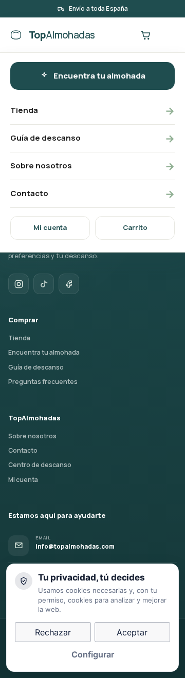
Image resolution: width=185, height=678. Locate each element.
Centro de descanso (39, 464)
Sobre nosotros (92, 166)
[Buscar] (124, 35)
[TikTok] (43, 284)
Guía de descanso (92, 138)
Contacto (92, 194)
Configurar (92, 654)
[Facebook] (69, 284)
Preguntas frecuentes (43, 381)
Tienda (92, 111)
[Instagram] (18, 284)
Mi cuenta (50, 227)
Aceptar (132, 632)
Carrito (135, 227)
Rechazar (53, 632)
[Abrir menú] (166, 35)
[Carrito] (145, 35)
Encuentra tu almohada (99, 75)
